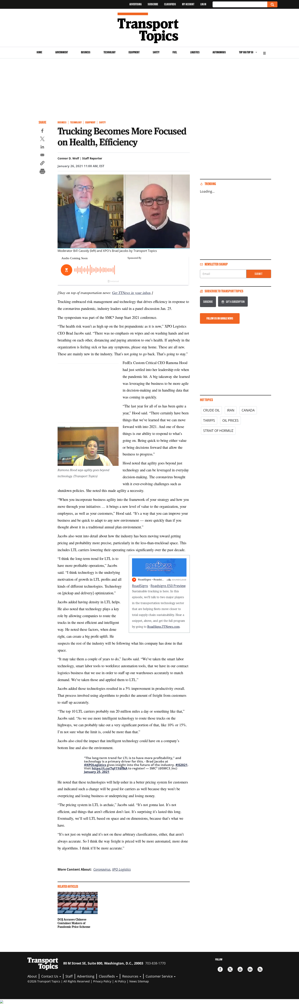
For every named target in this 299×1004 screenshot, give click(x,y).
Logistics (195, 52)
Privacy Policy (102, 981)
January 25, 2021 (96, 771)
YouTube (240, 969)
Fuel (174, 52)
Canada (248, 410)
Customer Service (160, 976)
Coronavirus (101, 869)
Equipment (134, 52)
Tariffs (209, 420)
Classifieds (170, 4)
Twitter (230, 969)
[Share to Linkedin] (42, 147)
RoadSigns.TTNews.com (163, 626)
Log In (203, 4)
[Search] (272, 4)
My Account (188, 4)
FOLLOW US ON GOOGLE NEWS (219, 318)
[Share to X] (42, 139)
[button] (42, 163)
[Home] (150, 28)
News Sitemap (139, 981)
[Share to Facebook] (42, 131)
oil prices (230, 420)
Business (85, 52)
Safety (156, 52)
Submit (259, 274)
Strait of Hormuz (218, 430)
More (264, 52)
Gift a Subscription (235, 302)
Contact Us (50, 976)
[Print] (42, 172)
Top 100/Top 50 (246, 52)
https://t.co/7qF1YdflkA (109, 768)
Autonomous (219, 52)
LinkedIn (250, 969)
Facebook (220, 969)
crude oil (211, 410)
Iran (230, 410)
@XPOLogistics (95, 765)
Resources (130, 976)
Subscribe (153, 4)
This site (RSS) (260, 969)
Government (61, 52)
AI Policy (120, 981)
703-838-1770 (155, 963)
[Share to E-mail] (42, 155)
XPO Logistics (121, 869)
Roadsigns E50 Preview (168, 586)
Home (39, 52)
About (32, 976)
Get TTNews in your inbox (131, 292)
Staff (69, 976)
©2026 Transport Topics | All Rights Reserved (58, 981)
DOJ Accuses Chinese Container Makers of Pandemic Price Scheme (74, 923)
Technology (110, 52)
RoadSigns (140, 586)
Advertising (135, 4)
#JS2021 (182, 765)
